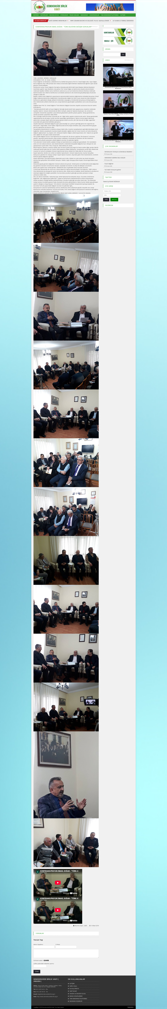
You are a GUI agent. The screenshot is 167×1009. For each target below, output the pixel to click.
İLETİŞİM (122, 15)
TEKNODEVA (130, 1007)
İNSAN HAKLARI (74, 15)
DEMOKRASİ (84, 15)
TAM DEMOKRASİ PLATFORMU (109, 15)
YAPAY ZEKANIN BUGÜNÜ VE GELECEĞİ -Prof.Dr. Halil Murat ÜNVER (65, 20)
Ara (123, 54)
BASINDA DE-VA (54, 15)
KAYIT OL (114, 199)
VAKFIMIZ (36, 15)
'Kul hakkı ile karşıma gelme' (113, 170)
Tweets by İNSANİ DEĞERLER (111, 181)
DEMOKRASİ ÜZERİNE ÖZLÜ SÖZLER (115, 158)
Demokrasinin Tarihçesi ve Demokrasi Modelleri (118, 152)
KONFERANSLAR (94, 15)
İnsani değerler (109, 164)
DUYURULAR (44, 15)
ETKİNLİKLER (64, 15)
